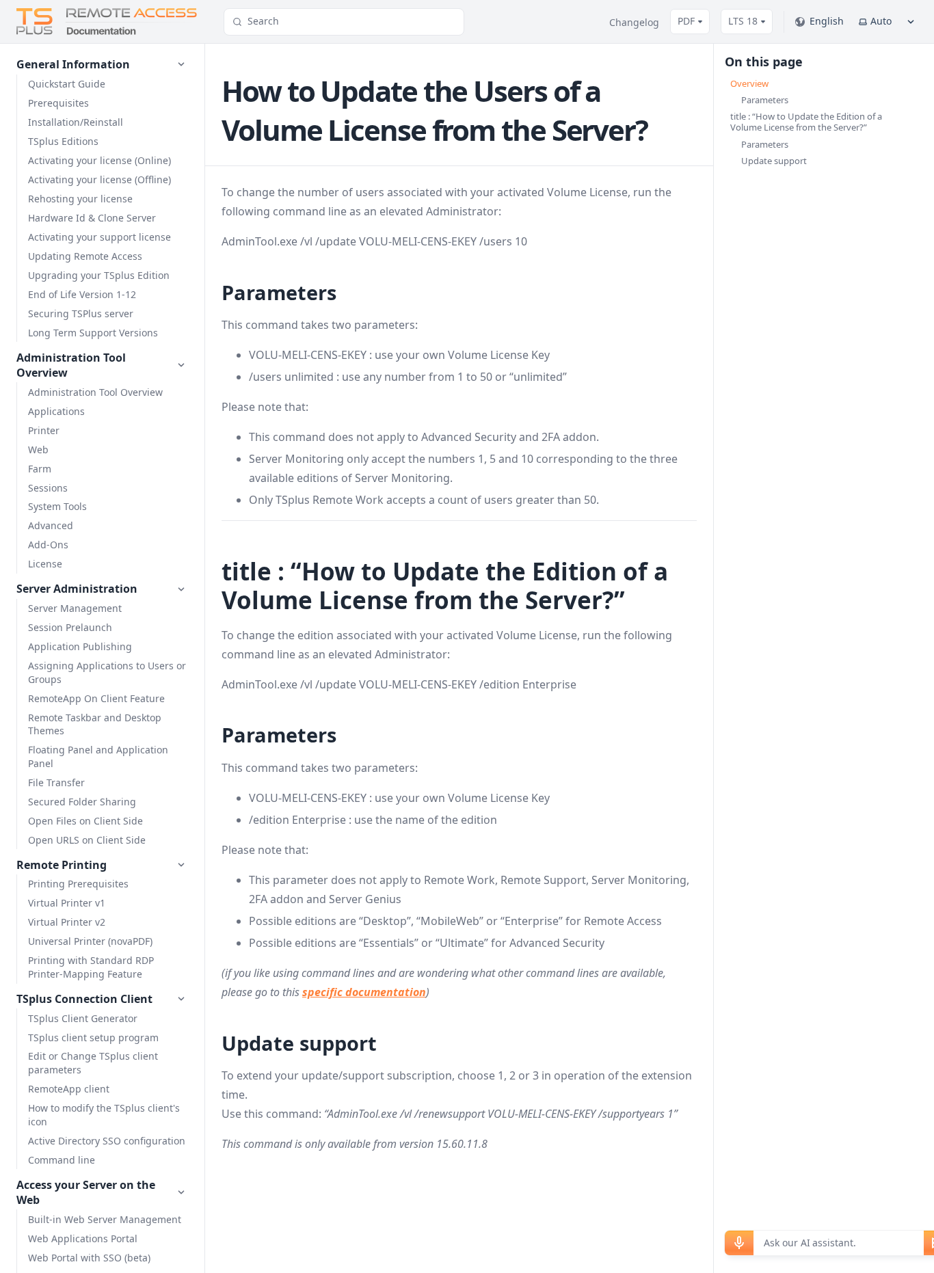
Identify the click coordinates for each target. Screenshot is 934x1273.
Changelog (634, 22)
